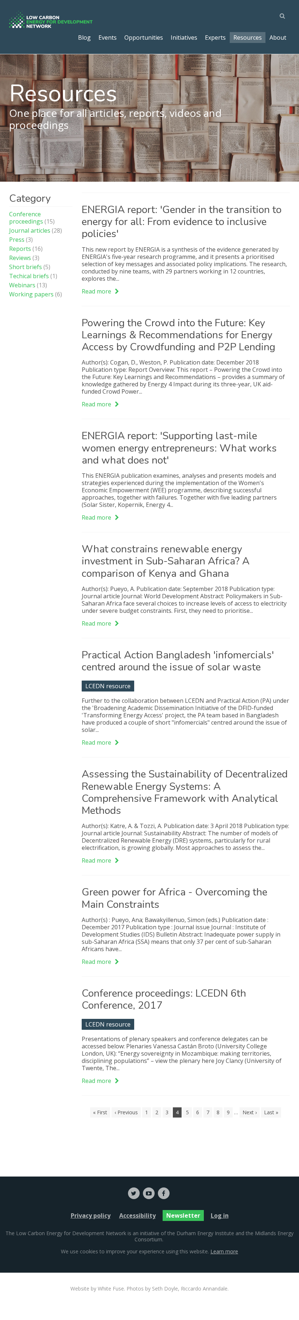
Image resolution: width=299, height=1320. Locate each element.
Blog (84, 38)
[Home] (51, 19)
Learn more (224, 1251)
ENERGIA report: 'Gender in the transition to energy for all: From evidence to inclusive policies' (181, 222)
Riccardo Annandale (204, 1288)
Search (284, 15)
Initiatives (184, 38)
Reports (20, 249)
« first (100, 1112)
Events (107, 38)
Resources (247, 38)
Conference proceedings (26, 217)
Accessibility (137, 1215)
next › (249, 1112)
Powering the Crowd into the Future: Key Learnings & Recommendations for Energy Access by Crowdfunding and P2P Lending (178, 335)
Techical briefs (29, 276)
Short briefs (25, 267)
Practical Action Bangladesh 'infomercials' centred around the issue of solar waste (178, 661)
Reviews (20, 258)
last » (271, 1112)
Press (16, 240)
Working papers (31, 294)
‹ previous (126, 1112)
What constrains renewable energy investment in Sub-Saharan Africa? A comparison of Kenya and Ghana (165, 561)
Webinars (22, 285)
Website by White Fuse (97, 1288)
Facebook (164, 1193)
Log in (220, 1215)
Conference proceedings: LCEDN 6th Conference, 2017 (164, 999)
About (277, 38)
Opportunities (143, 38)
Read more (100, 291)
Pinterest (149, 1193)
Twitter (134, 1193)
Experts (215, 38)
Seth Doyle (165, 1288)
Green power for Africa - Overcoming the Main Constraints (174, 898)
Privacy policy (90, 1215)
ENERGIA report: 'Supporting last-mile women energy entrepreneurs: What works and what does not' (179, 448)
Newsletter (183, 1215)
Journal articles (29, 230)
